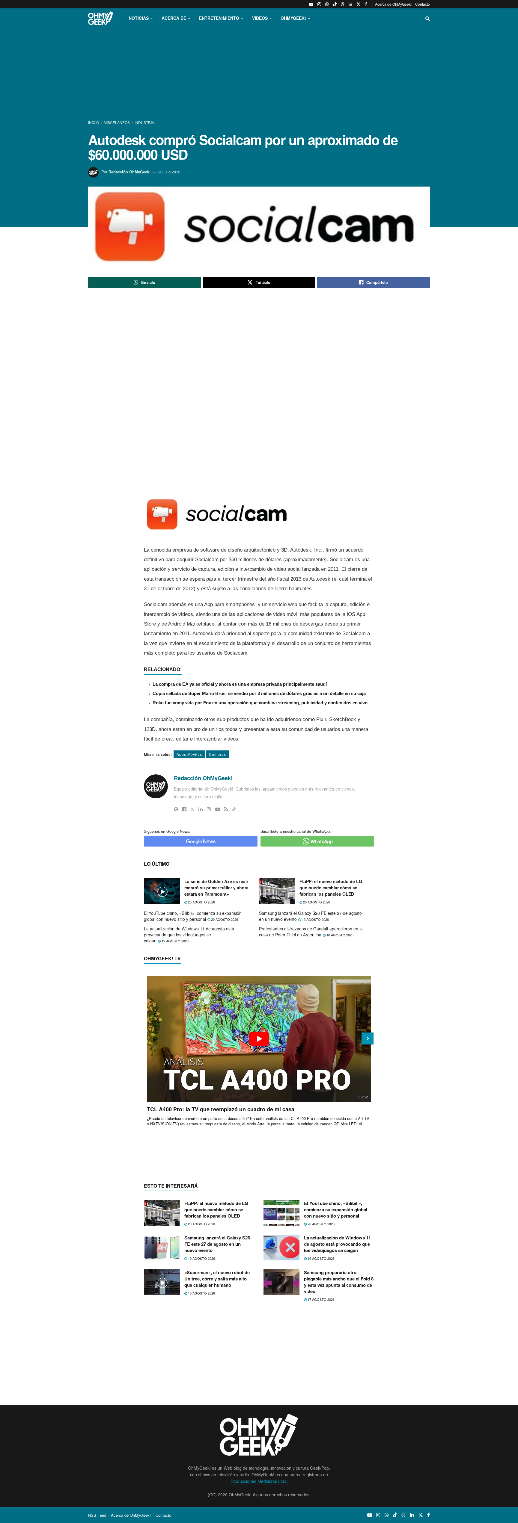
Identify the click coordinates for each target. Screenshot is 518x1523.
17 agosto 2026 (321, 1299)
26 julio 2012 (169, 172)
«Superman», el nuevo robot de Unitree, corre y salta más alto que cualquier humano (217, 1278)
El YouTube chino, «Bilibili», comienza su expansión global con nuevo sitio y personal (193, 916)
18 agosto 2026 (339, 934)
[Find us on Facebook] (366, 4)
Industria (144, 122)
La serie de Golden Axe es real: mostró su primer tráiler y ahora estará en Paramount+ (216, 887)
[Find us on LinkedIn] (350, 4)
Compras (217, 754)
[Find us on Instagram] (319, 4)
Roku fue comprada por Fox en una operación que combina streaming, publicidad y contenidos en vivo (260, 702)
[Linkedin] (200, 809)
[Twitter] (192, 809)
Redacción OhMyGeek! (129, 172)
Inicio (94, 122)
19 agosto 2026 (315, 919)
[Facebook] (184, 809)
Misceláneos (117, 122)
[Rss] (226, 809)
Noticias (139, 18)
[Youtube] (217, 809)
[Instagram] (209, 809)
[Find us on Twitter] (358, 4)
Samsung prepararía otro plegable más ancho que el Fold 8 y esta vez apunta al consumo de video (339, 1282)
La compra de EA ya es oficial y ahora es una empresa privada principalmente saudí (240, 684)
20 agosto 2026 (201, 902)
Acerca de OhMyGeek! (393, 4)
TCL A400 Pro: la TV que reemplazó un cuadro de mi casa (220, 1109)
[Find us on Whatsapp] (327, 4)
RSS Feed (97, 1515)
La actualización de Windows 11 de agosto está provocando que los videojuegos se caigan (189, 934)
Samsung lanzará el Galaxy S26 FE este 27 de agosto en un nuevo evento (310, 916)
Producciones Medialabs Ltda (259, 1481)
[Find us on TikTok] (335, 4)
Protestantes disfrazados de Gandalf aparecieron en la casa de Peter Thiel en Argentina (311, 932)
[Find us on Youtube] (311, 4)
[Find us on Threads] (342, 4)
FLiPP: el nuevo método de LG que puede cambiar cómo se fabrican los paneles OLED (330, 887)
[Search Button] (427, 18)
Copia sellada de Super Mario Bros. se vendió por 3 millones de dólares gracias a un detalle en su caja (259, 693)
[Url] (176, 809)
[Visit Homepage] (100, 18)
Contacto (422, 4)
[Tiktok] (234, 809)
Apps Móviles (189, 754)
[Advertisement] (259, 74)
